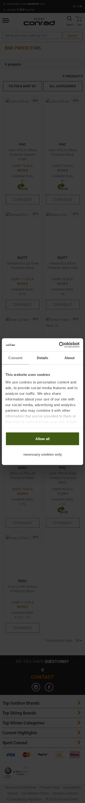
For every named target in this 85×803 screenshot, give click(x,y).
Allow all (42, 439)
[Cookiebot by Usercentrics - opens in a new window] (60, 345)
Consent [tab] (15, 358)
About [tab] (69, 358)
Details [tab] (42, 358)
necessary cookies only (42, 454)
